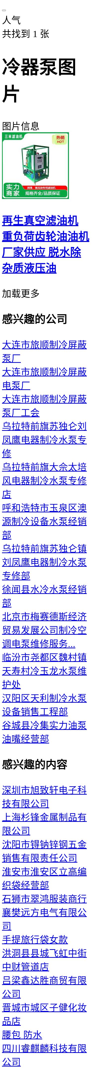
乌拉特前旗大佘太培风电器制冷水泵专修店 (44, 481)
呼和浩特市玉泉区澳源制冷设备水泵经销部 (44, 521)
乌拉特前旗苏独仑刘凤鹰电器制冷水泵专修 (44, 440)
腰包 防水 (22, 1035)
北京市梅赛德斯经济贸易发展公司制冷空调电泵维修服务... (44, 630)
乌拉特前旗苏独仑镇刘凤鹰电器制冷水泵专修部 (44, 562)
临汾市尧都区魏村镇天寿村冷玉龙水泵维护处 (44, 671)
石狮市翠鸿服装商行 (44, 899)
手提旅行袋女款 (35, 940)
